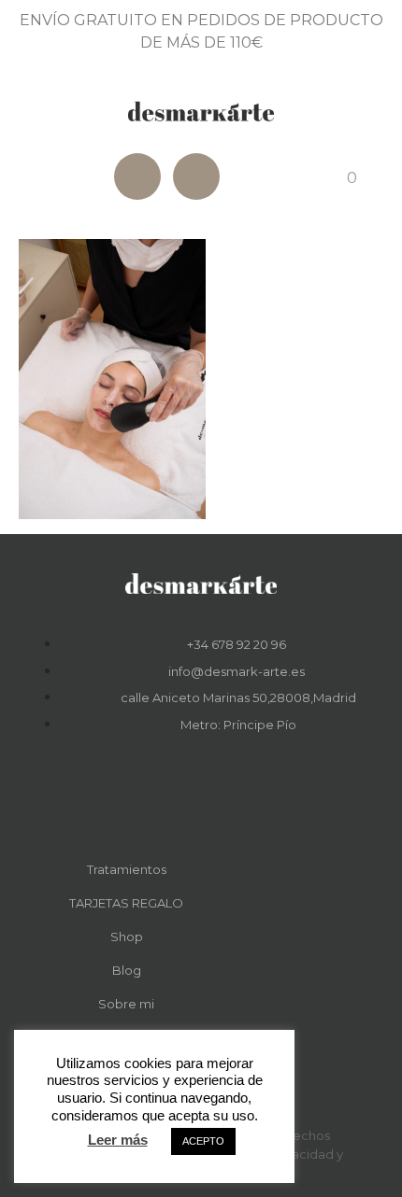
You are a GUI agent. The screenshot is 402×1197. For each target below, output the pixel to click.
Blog (126, 970)
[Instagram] (196, 176)
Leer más (118, 1140)
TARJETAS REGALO (126, 902)
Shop (126, 936)
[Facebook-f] (175, 794)
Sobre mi (126, 1003)
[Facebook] (137, 176)
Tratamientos (126, 869)
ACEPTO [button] (203, 1141)
